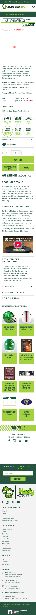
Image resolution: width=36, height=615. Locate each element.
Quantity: (5, 153)
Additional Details (13, 292)
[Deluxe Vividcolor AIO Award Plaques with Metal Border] (26, 345)
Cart (3, 559)
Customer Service (8, 78)
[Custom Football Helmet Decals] (9, 317)
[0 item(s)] (33, 7)
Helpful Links (10, 298)
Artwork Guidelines (7, 529)
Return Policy (6, 546)
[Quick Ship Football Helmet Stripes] (26, 317)
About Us (4, 511)
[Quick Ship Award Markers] (9, 345)
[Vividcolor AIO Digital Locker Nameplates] (26, 373)
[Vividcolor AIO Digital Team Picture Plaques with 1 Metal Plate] (9, 373)
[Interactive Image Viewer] (18, 47)
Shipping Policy (6, 548)
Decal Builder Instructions (10, 260)
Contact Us (5, 513)
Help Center (5, 539)
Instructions (5, 541)
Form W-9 (5, 536)
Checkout (5, 561)
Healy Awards (14, 7)
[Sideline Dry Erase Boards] (9, 402)
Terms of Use (6, 550)
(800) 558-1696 (15, 582)
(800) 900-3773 (15, 588)
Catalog (4, 531)
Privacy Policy (6, 543)
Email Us (26, 168)
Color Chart (9, 287)
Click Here (23, 231)
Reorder (4, 516)
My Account (5, 564)
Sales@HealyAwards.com (16, 592)
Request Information (8, 518)
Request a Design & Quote (10, 168)
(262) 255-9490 (12, 586)
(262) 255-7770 (26, 176)
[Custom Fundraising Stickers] (26, 402)
